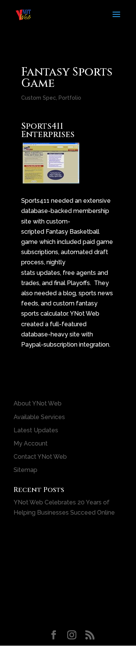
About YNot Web (38, 403)
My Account (31, 443)
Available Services (39, 417)
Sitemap (25, 469)
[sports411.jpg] (51, 178)
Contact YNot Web (40, 456)
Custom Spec (38, 98)
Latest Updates (36, 430)
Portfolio (70, 98)
